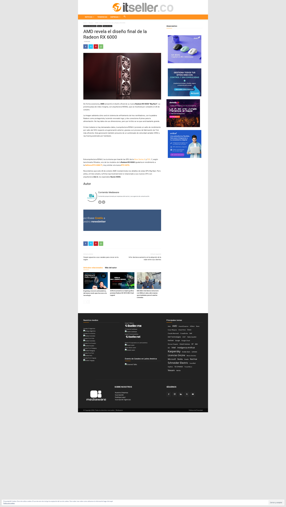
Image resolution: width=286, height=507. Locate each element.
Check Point (182, 330)
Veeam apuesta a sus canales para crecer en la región (100, 258)
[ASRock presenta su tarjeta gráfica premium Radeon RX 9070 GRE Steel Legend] (122, 280)
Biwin (197, 326)
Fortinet (171, 340)
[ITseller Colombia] (143, 7)
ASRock (192, 326)
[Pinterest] (96, 46)
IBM (196, 344)
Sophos (170, 367)
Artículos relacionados (93, 268)
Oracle (186, 359)
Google (177, 340)
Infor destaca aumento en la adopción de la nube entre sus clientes (145, 258)
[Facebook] (85, 46)
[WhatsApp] (101, 46)
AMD (174, 326)
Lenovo (194, 352)
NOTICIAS (88, 17)
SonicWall (193, 363)
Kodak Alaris (186, 352)
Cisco (189, 330)
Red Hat (193, 359)
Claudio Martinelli (173, 333)
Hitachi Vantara (185, 344)
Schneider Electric (178, 363)
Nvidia (180, 359)
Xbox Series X (139, 159)
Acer (169, 326)
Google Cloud (185, 340)
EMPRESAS (114, 17)
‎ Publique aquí (120, 397)
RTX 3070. (125, 165)
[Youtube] (193, 394)
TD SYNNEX (178, 367)
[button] (124, 17)
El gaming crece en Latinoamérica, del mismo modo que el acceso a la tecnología (95, 293)
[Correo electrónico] (100, 202)
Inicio (85, 23)
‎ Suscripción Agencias (123, 400)
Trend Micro (188, 367)
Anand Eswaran (183, 326)
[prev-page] (84, 302)
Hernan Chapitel (173, 344)
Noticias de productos (90, 26)
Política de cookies (9, 503)
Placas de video (107, 26)
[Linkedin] (181, 394)
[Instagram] (174, 394)
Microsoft (172, 359)
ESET (184, 337)
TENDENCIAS (102, 17)
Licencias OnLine (176, 355)
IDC (169, 348)
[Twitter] (90, 46)
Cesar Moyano (172, 330)
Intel (174, 347)
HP (192, 344)
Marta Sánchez (191, 356)
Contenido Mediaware (108, 192)
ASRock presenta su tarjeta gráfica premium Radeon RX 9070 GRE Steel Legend (122, 293)
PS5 (148, 159)
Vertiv (178, 370)
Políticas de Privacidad (196, 410)
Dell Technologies (174, 337)
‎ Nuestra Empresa (121, 392)
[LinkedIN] (103, 202)
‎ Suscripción (119, 395)
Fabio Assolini (191, 337)
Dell (190, 333)
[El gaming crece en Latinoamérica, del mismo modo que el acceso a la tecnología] (95, 280)
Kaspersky (174, 351)
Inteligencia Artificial (186, 347)
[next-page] (88, 302)
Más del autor (111, 268)
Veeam (171, 370)
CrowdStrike (184, 333)
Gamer (91, 23)
